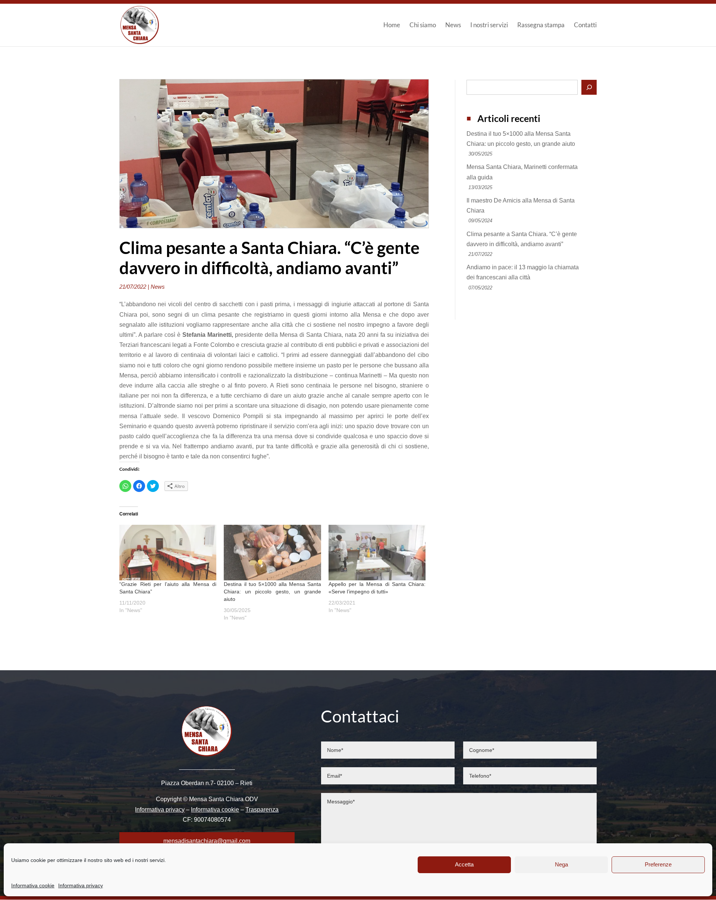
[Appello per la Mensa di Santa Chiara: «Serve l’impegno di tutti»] (377, 552)
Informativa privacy (80, 885)
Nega (561, 864)
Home (391, 25)
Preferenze (658, 864)
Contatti (585, 25)
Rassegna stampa (541, 25)
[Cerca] (589, 87)
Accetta (464, 864)
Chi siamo (422, 25)
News (453, 25)
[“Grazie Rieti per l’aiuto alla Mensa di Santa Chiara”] (167, 552)
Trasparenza (262, 809)
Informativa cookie (32, 885)
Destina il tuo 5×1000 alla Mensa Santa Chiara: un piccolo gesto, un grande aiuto (272, 591)
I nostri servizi (489, 25)
